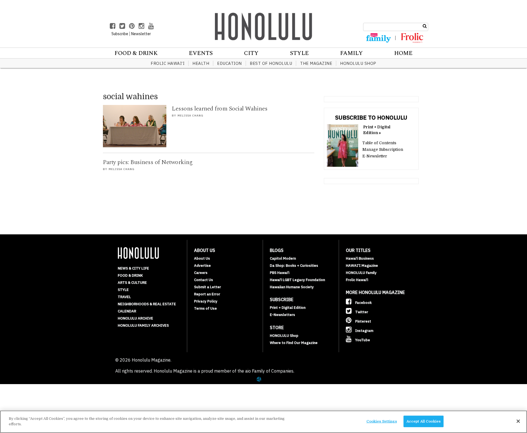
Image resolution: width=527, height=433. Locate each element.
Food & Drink (136, 53)
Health (200, 63)
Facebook (363, 302)
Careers (201, 272)
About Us (202, 258)
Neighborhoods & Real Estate (147, 304)
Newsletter (141, 33)
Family (351, 53)
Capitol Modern (283, 258)
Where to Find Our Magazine (294, 342)
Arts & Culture (132, 282)
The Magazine (316, 63)
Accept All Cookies (424, 421)
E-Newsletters (282, 314)
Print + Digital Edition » (376, 130)
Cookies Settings (381, 421)
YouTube (362, 340)
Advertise (202, 265)
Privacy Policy (205, 301)
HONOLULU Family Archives (143, 325)
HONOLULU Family (361, 272)
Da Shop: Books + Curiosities (294, 265)
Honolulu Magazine (263, 26)
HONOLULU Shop (358, 63)
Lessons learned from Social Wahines (220, 108)
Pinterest (362, 321)
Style (299, 53)
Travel (124, 297)
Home (403, 53)
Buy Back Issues (40, 394)
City (251, 53)
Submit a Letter (207, 287)
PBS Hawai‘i (279, 272)
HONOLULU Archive (135, 318)
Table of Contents (379, 143)
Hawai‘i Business (360, 258)
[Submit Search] (425, 26)
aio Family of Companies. (269, 371)
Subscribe (33, 401)
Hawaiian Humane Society (292, 287)
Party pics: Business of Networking (147, 162)
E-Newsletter (374, 156)
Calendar (127, 311)
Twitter (361, 312)
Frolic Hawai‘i (167, 63)
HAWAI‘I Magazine (362, 265)
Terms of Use (205, 308)
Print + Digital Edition (287, 307)
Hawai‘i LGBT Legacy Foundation (297, 279)
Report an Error (207, 294)
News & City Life (133, 268)
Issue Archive (38, 387)
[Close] (518, 421)
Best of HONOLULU (271, 63)
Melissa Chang (190, 115)
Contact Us (203, 279)
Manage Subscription (382, 149)
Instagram (363, 330)
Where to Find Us (42, 407)
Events (201, 53)
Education (229, 63)
